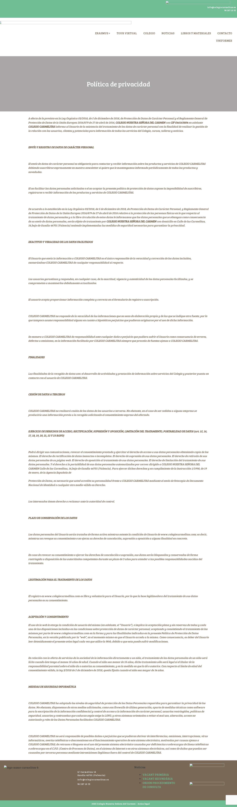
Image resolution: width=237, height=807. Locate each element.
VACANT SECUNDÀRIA (158, 779)
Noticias (168, 33)
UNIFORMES (224, 40)
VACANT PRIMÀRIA (156, 774)
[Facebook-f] (6, 9)
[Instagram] (24, 9)
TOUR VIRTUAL (127, 33)
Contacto (224, 33)
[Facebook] (74, 766)
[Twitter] (15, 9)
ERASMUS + (102, 33)
